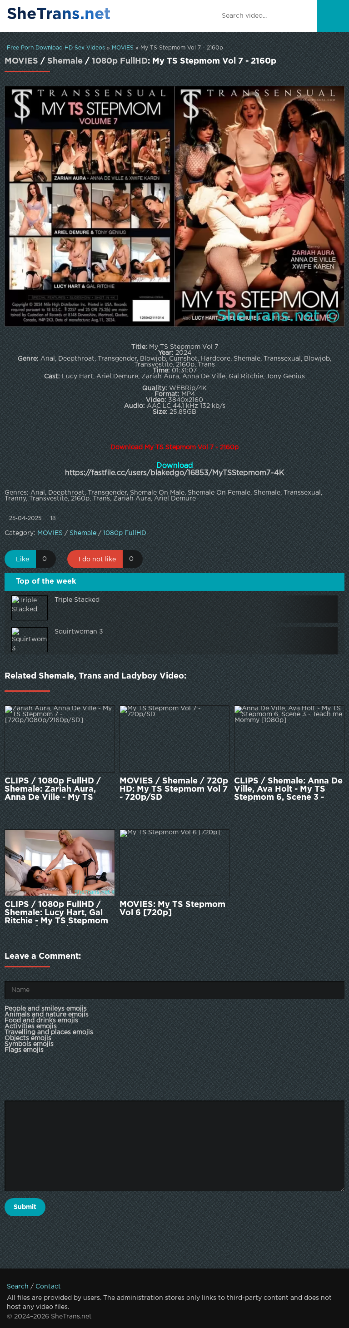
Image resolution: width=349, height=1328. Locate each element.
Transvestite (48, 498)
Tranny (15, 498)
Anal (37, 493)
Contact (48, 1286)
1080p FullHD (120, 61)
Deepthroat (66, 493)
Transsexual (302, 493)
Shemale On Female (219, 493)
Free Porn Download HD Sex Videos (56, 47)
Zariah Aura (132, 498)
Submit (25, 1207)
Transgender (107, 493)
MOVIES (123, 47)
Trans (101, 498)
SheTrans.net (59, 14)
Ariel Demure (175, 498)
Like (22, 559)
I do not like (97, 559)
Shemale (65, 61)
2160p (80, 498)
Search (18, 1286)
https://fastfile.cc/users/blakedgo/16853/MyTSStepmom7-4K (174, 473)
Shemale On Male (157, 493)
